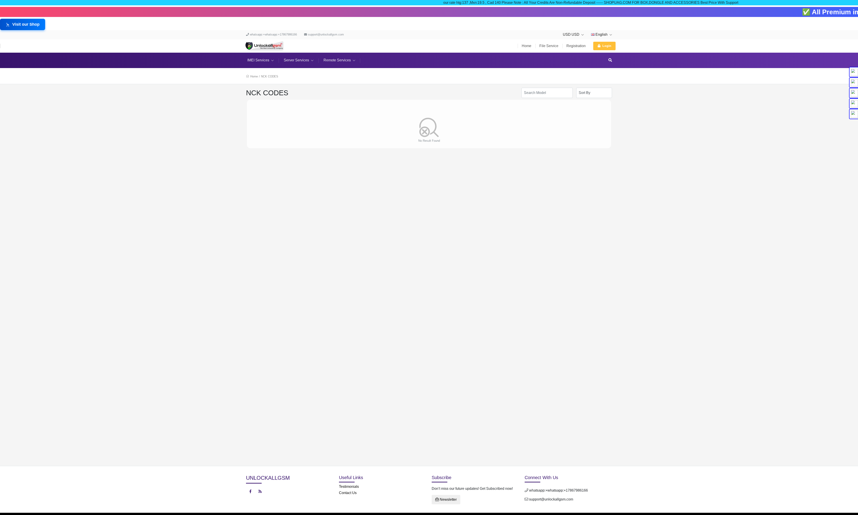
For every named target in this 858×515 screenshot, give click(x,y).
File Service (548, 46)
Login (606, 46)
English (601, 34)
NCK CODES (269, 76)
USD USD (571, 34)
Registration (576, 46)
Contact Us (348, 493)
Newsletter (448, 499)
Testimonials (349, 486)
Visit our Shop (26, 24)
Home (526, 46)
